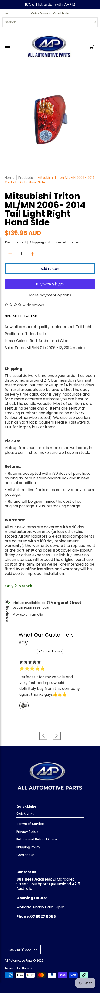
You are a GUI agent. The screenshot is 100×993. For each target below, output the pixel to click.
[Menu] (7, 46)
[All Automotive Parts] (49, 46)
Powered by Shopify (18, 968)
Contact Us (25, 855)
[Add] (32, 254)
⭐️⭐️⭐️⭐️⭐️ (32, 668)
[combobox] (47, 22)
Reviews (7, 614)
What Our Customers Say (46, 638)
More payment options (50, 295)
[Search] (94, 22)
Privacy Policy (27, 831)
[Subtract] (10, 254)
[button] (91, 46)
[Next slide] (57, 736)
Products (25, 177)
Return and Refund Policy (36, 839)
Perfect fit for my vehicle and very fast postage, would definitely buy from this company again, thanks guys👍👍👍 (49, 685)
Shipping (37, 242)
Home (9, 177)
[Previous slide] (43, 736)
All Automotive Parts (19, 960)
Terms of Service (30, 823)
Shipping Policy (28, 847)
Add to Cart (50, 268)
